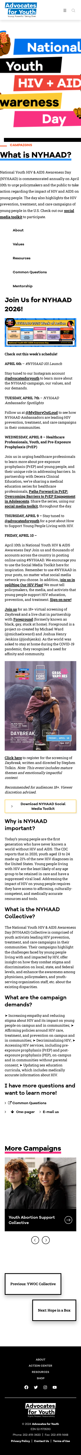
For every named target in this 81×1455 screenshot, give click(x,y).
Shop (40, 1378)
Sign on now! (60, 599)
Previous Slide (35, 1240)
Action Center (40, 1366)
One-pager (25, 1111)
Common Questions (30, 272)
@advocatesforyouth (22, 378)
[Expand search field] (73, 10)
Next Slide (46, 1240)
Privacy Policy (20, 1441)
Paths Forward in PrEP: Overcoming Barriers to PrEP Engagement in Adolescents (40, 496)
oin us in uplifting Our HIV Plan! (40, 582)
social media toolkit (21, 506)
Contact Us (41, 1441)
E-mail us (51, 1111)
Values (18, 244)
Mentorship (23, 286)
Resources (21, 258)
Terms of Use (61, 1441)
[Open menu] (65, 10)
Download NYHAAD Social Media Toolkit (43, 806)
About (18, 230)
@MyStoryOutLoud (42, 412)
